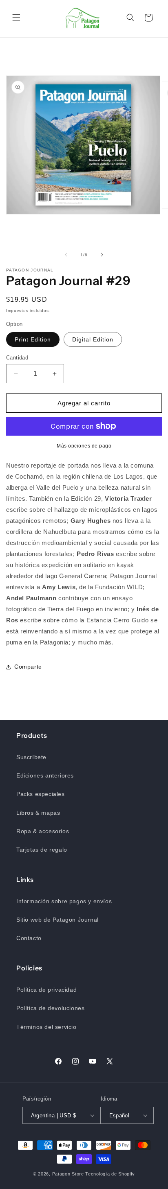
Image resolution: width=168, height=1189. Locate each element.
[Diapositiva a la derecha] (102, 255)
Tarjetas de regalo (41, 849)
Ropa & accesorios (42, 831)
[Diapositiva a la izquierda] (66, 255)
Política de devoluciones (50, 1008)
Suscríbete (31, 757)
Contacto (29, 938)
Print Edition (33, 339)
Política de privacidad (46, 989)
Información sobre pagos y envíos (64, 901)
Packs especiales (40, 794)
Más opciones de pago (84, 446)
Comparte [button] (28, 666)
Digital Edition (92, 339)
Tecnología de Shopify (110, 1173)
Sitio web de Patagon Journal (57, 919)
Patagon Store (68, 1173)
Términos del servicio (46, 1027)
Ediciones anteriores (45, 775)
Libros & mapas (38, 812)
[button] (16, 18)
